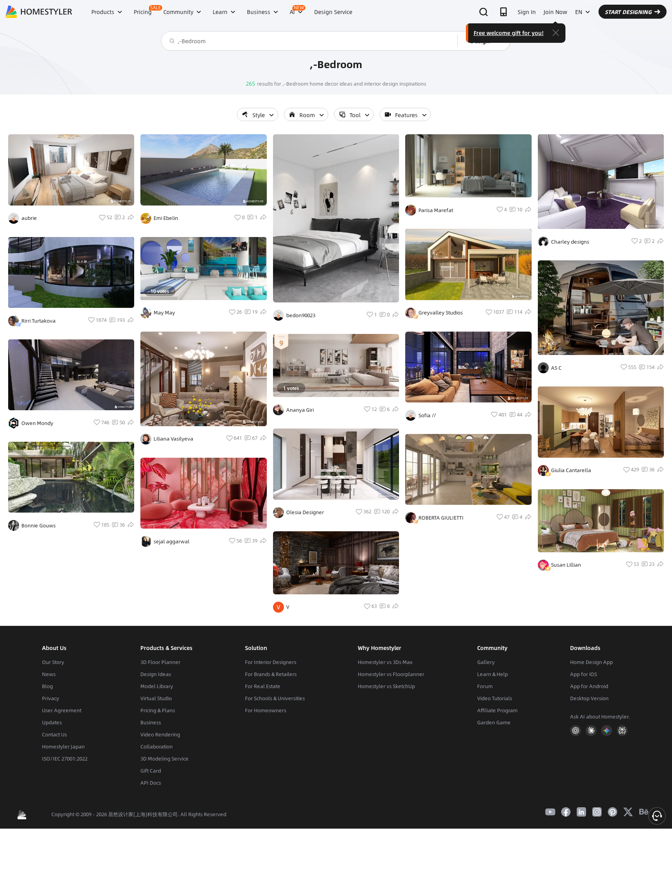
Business (150, 722)
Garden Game (494, 722)
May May (164, 312)
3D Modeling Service (164, 758)
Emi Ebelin (166, 218)
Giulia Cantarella (571, 470)
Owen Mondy (37, 423)
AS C (556, 368)
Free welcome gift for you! (509, 33)
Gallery (486, 662)
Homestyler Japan (63, 746)
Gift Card (150, 771)
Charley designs (570, 242)
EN (578, 11)
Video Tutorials (494, 698)
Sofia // (427, 415)
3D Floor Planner (160, 662)
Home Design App (591, 662)
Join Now (555, 11)
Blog (47, 686)
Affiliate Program (497, 710)
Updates (52, 722)
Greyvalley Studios (440, 312)
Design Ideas (155, 674)
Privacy (50, 698)
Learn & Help (492, 674)
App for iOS (583, 674)
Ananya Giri (300, 410)
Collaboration (156, 746)
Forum (485, 686)
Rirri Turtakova (38, 321)
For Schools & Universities (275, 698)
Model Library (156, 686)
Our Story (53, 662)
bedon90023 (300, 315)
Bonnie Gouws (38, 525)
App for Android (589, 686)
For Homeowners (265, 710)
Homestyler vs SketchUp (386, 686)
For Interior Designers (270, 662)
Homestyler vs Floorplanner (391, 674)
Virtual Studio (156, 698)
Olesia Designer (305, 512)
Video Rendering (160, 734)
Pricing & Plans (157, 710)
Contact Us (54, 734)
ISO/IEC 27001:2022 (65, 758)
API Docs (150, 783)
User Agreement (61, 710)
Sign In (527, 11)
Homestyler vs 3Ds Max (385, 662)
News (49, 674)
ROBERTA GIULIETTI (441, 518)
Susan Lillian (566, 565)
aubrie (29, 218)
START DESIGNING (628, 11)
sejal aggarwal (171, 541)
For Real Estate (262, 686)
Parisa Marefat (435, 210)
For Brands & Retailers (271, 674)
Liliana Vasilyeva (173, 439)
